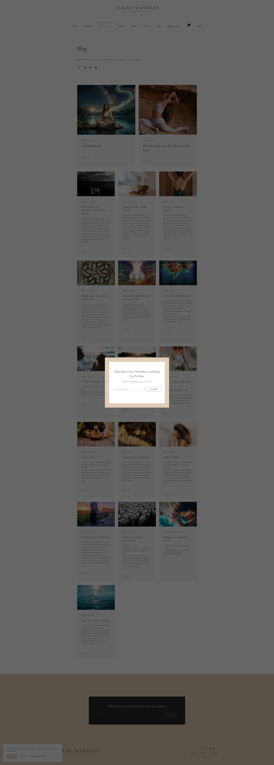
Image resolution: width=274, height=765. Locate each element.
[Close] (170, 356)
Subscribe (153, 389)
